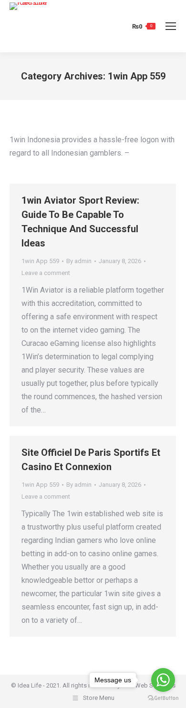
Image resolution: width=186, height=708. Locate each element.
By (79, 261)
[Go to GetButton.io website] (163, 698)
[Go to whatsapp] (163, 680)
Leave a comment (45, 272)
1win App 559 (40, 261)
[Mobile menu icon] (170, 26)
